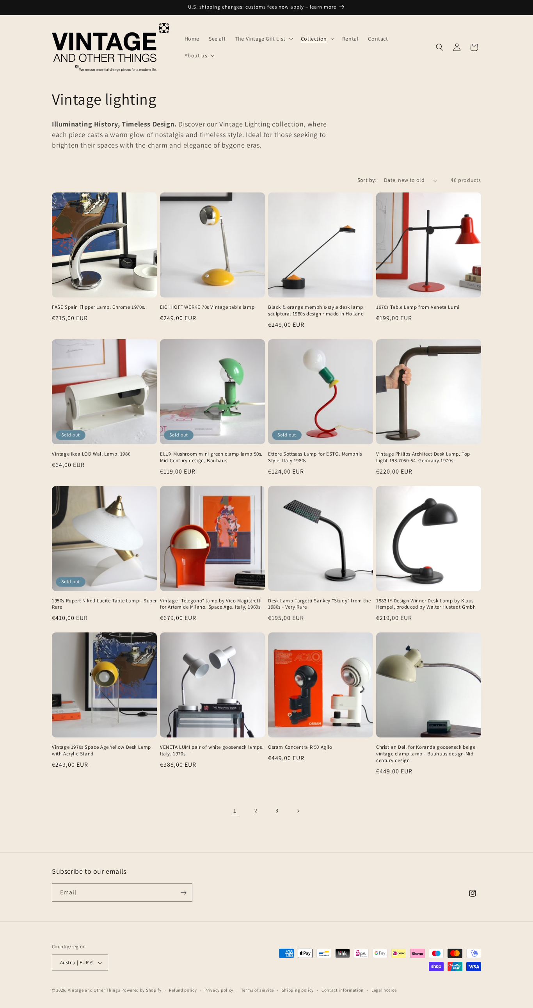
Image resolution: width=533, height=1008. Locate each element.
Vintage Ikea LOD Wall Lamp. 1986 (91, 454)
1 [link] (234, 811)
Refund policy (183, 990)
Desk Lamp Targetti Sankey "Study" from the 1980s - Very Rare (319, 604)
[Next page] (298, 810)
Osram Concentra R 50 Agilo (300, 747)
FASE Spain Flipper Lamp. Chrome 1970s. (99, 307)
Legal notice (383, 990)
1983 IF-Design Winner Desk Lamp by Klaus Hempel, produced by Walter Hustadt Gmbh (426, 604)
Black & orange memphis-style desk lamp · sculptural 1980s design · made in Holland (317, 310)
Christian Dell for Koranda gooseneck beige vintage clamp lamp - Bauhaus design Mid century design (425, 754)
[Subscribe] (183, 892)
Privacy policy (218, 990)
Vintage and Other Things (94, 990)
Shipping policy (298, 990)
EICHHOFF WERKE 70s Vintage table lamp (207, 307)
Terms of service (257, 990)
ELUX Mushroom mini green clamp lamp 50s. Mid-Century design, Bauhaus (211, 457)
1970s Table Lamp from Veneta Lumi (418, 307)
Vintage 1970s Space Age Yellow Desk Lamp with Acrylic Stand (101, 750)
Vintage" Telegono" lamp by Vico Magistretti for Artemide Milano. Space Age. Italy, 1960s (211, 604)
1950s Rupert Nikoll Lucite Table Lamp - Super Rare (104, 604)
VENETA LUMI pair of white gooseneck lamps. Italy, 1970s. (211, 750)
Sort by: (366, 179)
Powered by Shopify (141, 990)
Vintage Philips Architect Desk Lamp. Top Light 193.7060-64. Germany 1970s (423, 457)
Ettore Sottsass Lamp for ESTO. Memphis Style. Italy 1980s (315, 457)
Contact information (343, 990)
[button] (263, 38)
